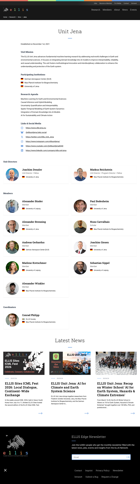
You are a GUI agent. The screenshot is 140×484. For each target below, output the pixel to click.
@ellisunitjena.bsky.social (36, 132)
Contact (126, 3)
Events (133, 9)
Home (5, 17)
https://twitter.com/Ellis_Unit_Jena (40, 137)
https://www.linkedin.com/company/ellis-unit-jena (46, 150)
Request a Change (109, 476)
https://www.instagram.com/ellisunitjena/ (43, 141)
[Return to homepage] (14, 10)
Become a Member (106, 3)
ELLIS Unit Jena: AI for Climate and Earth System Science (68, 387)
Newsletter (118, 470)
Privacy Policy (103, 470)
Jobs (95, 3)
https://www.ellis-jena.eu (36, 128)
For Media (117, 3)
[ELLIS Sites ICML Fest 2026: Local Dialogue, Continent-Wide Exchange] (23, 363)
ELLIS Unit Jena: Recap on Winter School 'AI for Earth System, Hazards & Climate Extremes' (116, 389)
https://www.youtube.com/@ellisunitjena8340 (44, 146)
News (125, 9)
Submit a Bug (91, 476)
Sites (19, 17)
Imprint (89, 470)
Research (12, 17)
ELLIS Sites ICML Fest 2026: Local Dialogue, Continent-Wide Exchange (21, 389)
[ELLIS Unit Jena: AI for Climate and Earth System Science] (70, 363)
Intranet (134, 3)
